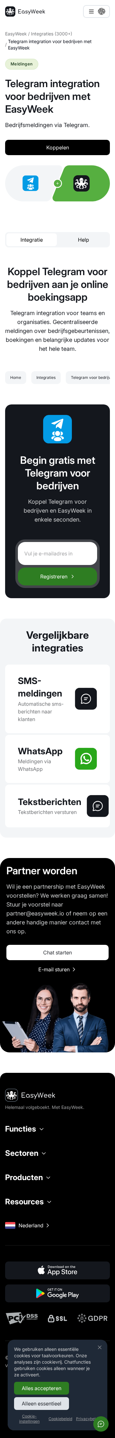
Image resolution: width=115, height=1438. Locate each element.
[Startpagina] (25, 11)
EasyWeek (16, 33)
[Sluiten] (99, 1347)
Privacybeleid (88, 1418)
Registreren (53, 576)
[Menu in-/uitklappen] (96, 11)
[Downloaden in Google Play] (57, 1293)
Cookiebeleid (60, 1418)
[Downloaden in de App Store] (57, 1270)
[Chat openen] (101, 1424)
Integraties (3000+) (51, 33)
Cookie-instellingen (29, 1419)
